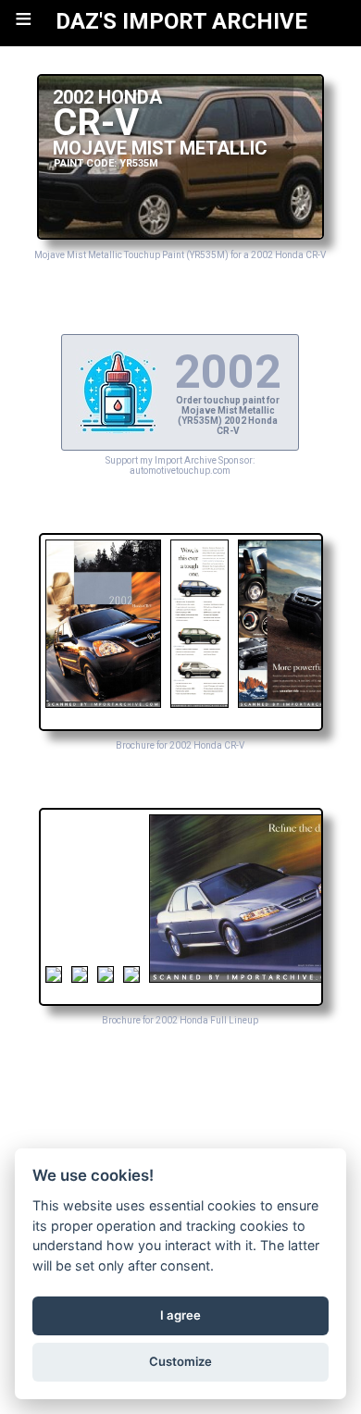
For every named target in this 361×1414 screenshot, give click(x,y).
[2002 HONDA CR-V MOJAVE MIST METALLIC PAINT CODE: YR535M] (180, 234)
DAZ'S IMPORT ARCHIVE (181, 21)
